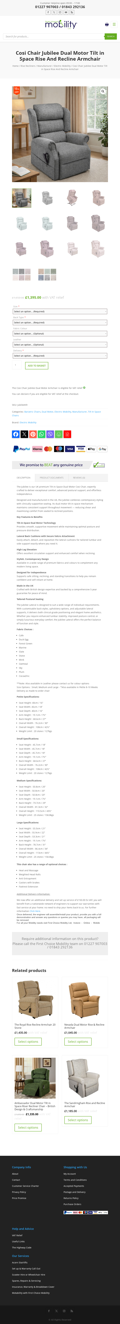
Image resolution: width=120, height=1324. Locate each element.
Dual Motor (47, 411)
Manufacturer (44, 65)
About (15, 1173)
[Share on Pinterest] (33, 434)
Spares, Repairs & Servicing (26, 1280)
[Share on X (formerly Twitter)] (24, 434)
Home (15, 65)
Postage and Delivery (74, 1192)
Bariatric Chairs (32, 411)
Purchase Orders (72, 1204)
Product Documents (52, 477)
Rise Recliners (28, 65)
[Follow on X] (54, 12)
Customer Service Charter (25, 1185)
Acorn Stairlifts (20, 1262)
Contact (16, 1179)
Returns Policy (71, 1198)
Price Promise (19, 1198)
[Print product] (58, 434)
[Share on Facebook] (16, 434)
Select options (28, 1041)
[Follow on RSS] (72, 12)
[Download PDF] (67, 434)
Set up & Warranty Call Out (26, 1268)
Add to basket (37, 365)
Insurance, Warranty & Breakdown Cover (33, 1286)
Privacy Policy (19, 1192)
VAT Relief (17, 1235)
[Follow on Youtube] (66, 12)
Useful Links (18, 1241)
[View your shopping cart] (107, 24)
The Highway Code (21, 1247)
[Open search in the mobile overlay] (60, 36)
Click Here (35, 911)
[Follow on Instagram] (60, 12)
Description (23, 477)
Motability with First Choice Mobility (31, 1292)
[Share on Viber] (50, 434)
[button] (103, 91)
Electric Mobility (62, 65)
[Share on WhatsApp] (41, 434)
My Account (70, 1173)
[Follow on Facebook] (48, 12)
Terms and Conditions (75, 1179)
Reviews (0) (79, 477)
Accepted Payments (74, 1185)
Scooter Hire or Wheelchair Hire (28, 1274)
